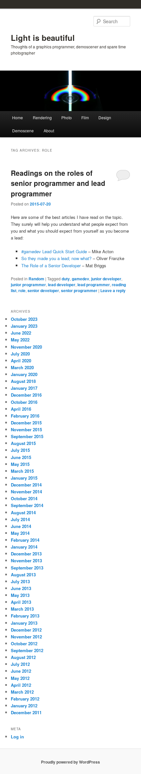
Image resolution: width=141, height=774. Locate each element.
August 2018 (23, 381)
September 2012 (27, 650)
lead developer (61, 285)
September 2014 (27, 505)
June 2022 (21, 333)
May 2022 (20, 340)
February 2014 (25, 540)
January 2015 (24, 478)
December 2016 (26, 395)
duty (66, 279)
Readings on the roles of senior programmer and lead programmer (58, 183)
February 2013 (25, 616)
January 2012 (24, 705)
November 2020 (26, 347)
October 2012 (24, 643)
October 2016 (24, 402)
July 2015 (20, 450)
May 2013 (20, 595)
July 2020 (20, 354)
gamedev (80, 279)
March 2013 (22, 609)
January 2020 (24, 374)
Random (36, 279)
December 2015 (26, 423)
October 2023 (24, 319)
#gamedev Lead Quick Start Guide (54, 251)
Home (17, 117)
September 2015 (27, 436)
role (22, 290)
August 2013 (23, 574)
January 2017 (24, 388)
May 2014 (20, 533)
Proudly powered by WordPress (70, 762)
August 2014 (23, 512)
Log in (17, 736)
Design (104, 117)
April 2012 (21, 685)
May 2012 (20, 678)
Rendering (42, 117)
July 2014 (20, 519)
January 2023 (24, 326)
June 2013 (21, 588)
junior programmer (28, 285)
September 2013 (27, 568)
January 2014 (24, 547)
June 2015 (21, 457)
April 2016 (21, 409)
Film (85, 117)
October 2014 (24, 498)
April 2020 (21, 360)
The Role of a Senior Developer (51, 265)
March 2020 (22, 367)
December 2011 (26, 712)
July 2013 (20, 581)
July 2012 (20, 664)
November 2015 (26, 429)
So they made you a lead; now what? (56, 258)
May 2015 (20, 464)
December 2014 (26, 485)
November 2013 (26, 560)
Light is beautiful (43, 37)
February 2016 (25, 416)
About (49, 130)
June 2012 (21, 671)
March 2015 (22, 471)
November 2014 (26, 491)
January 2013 (24, 623)
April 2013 (21, 602)
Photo (66, 117)
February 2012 (25, 699)
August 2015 (23, 443)
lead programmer (93, 285)
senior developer (43, 290)
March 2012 (22, 692)
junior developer (106, 279)
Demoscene (23, 130)
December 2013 (26, 554)
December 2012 (26, 630)
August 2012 (23, 657)
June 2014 (21, 526)
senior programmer (79, 290)
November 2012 (26, 637)
